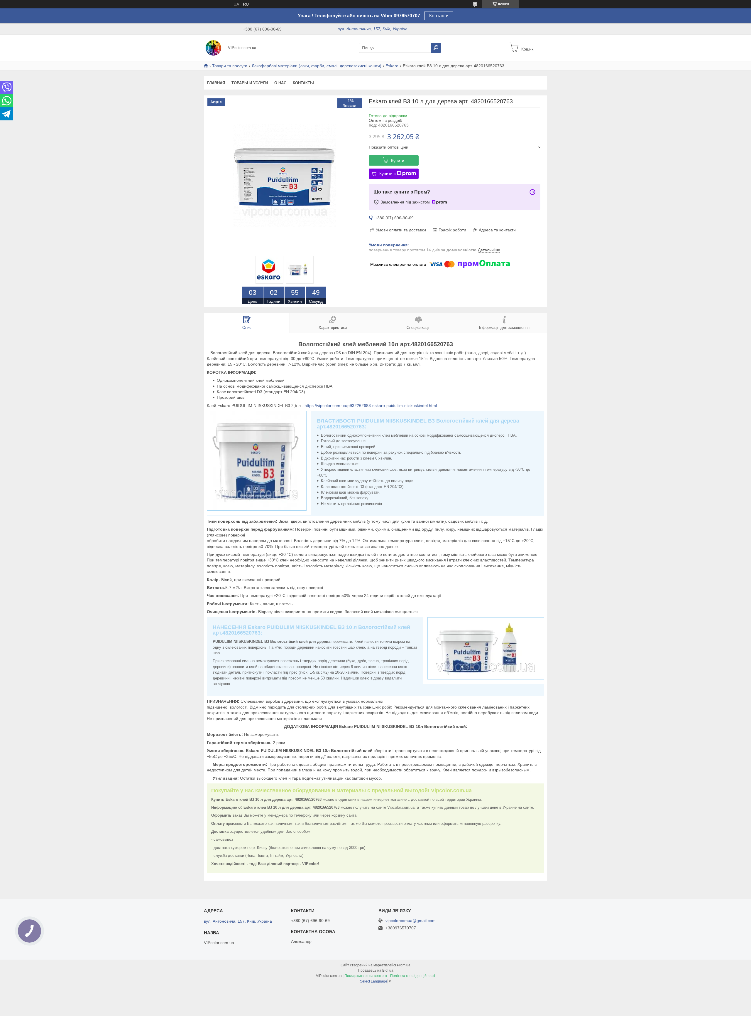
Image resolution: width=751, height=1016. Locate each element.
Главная (216, 83)
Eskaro (391, 65)
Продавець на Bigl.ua (375, 970)
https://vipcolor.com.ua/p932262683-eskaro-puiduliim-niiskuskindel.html (371, 405)
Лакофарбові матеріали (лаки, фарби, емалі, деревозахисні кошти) (316, 65)
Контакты (303, 83)
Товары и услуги (249, 83)
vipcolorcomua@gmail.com (410, 921)
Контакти (439, 15)
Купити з (387, 173)
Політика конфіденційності (412, 976)
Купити (397, 160)
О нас (280, 83)
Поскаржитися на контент (366, 976)
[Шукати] (436, 48)
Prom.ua (403, 965)
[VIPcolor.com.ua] (214, 47)
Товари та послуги (229, 65)
